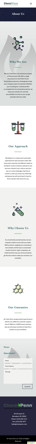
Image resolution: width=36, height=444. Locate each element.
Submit (27, 386)
